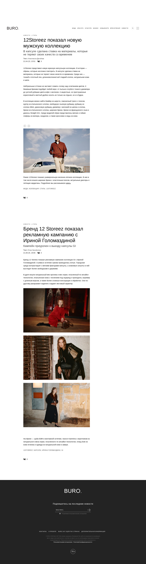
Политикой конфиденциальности (82, 542)
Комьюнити (104, 28)
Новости (125, 28)
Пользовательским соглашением (63, 542)
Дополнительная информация (93, 531)
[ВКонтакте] (38, 61)
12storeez (51, 189)
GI (62, 450)
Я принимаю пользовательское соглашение (74, 513)
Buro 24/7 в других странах (69, 531)
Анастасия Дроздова (36, 58)
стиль (42, 189)
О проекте (52, 531)
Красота (80, 28)
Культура (88, 28)
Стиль (34, 35)
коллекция (34, 189)
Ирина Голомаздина (51, 450)
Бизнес (96, 28)
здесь (68, 183)
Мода (74, 28)
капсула (37, 450)
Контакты (43, 531)
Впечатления (115, 28)
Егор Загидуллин (34, 250)
